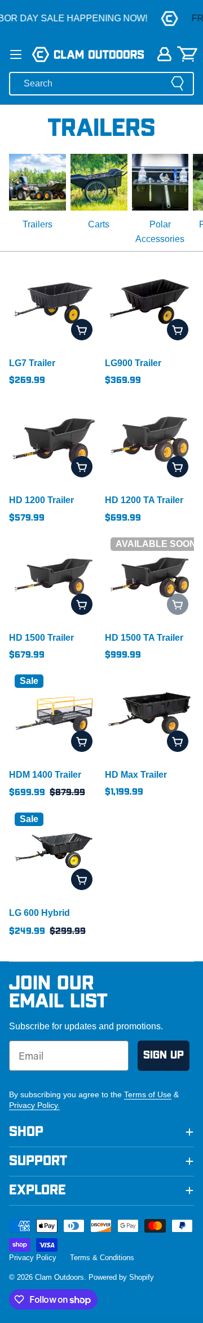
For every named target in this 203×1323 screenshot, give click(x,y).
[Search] (177, 83)
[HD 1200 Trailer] (53, 438)
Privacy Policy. (34, 1105)
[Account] (164, 54)
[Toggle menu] (16, 54)
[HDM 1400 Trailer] (53, 713)
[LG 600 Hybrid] (53, 851)
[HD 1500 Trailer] (53, 576)
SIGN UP (163, 1055)
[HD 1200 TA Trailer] (149, 438)
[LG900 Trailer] (149, 301)
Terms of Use (147, 1094)
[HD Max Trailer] (149, 713)
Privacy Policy (32, 1257)
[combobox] (101, 83)
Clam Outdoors (59, 1277)
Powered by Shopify (121, 1277)
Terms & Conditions (102, 1257)
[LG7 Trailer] (53, 301)
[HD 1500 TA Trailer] (149, 576)
